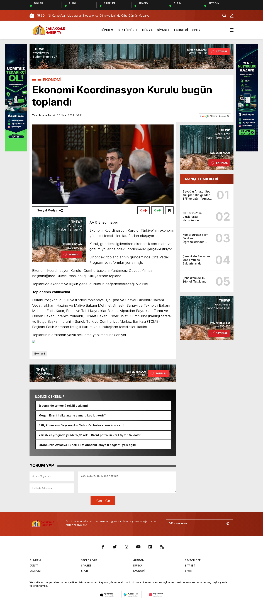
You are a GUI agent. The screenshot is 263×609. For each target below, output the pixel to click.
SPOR (196, 30)
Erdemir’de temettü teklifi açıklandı (63, 405)
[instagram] (126, 547)
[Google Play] (131, 594)
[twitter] (114, 547)
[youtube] (138, 547)
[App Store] (107, 594)
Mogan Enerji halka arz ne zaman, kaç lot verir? (72, 415)
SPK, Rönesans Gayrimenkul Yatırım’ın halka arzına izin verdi (81, 425)
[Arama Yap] (222, 15)
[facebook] (103, 547)
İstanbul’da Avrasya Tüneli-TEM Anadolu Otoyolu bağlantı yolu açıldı (87, 445)
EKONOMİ (181, 30)
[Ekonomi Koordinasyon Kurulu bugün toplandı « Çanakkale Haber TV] (50, 29)
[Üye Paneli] (229, 15)
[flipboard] (150, 547)
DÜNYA (147, 30)
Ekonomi (39, 353)
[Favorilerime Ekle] (169, 210)
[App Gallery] (156, 594)
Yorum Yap (103, 500)
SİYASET (163, 30)
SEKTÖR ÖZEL (128, 30)
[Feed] (162, 547)
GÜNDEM (107, 30)
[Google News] (215, 116)
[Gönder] (229, 523)
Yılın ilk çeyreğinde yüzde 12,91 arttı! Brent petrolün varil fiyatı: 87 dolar (89, 435)
